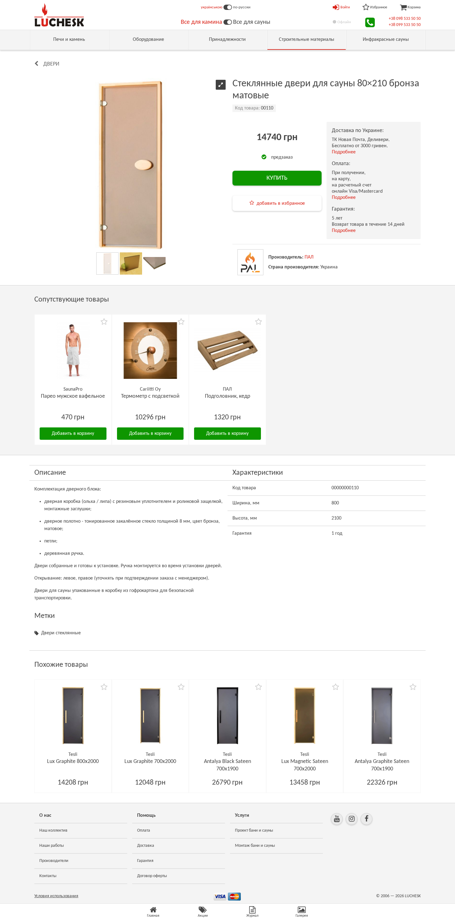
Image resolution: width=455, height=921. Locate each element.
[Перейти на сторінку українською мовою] (227, 7)
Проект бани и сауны (254, 830)
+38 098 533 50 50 (405, 18)
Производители (53, 861)
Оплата (143, 830)
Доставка (145, 845)
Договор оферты (152, 876)
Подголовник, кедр (227, 396)
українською (211, 7)
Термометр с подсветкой (150, 396)
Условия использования (56, 896)
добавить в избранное (281, 203)
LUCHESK (413, 896)
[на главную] (59, 15)
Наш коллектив (53, 830)
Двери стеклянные (61, 633)
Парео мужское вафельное (73, 396)
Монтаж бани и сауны (255, 845)
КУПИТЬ (277, 178)
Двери (51, 64)
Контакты (47, 876)
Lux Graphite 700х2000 (150, 762)
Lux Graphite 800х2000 (73, 762)
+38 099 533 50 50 (405, 25)
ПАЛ (309, 257)
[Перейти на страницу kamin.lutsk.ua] (227, 22)
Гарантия (145, 861)
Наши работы (51, 845)
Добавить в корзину (73, 433)
